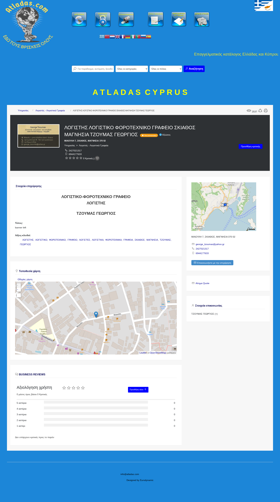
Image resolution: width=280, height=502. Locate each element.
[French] (122, 36)
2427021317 (75, 150)
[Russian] (143, 36)
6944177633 (75, 154)
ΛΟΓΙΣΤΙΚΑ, (98, 240)
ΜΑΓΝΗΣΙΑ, (152, 240)
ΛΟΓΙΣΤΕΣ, (85, 240)
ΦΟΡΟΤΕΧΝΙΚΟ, (58, 240)
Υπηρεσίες (23, 110)
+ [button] (17, 285)
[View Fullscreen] (19, 295)
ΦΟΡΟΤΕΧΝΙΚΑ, (114, 240)
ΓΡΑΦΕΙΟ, (73, 240)
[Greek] (102, 36)
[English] (117, 36)
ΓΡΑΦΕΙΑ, (128, 240)
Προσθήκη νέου (137, 389)
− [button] (17, 289)
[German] (127, 36)
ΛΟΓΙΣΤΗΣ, (28, 240)
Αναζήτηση (195, 68)
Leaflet (143, 352)
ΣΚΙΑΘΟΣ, (140, 240)
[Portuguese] (138, 36)
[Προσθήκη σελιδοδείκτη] (97, 158)
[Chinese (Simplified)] (107, 36)
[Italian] (133, 36)
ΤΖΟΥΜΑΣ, (166, 240)
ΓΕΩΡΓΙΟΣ (25, 244)
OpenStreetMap (158, 352)
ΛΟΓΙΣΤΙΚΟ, (42, 240)
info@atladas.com (130, 474)
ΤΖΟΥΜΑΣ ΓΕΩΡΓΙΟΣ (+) (204, 314)
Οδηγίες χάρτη (25, 279)
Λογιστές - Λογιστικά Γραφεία (50, 110)
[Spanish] (148, 36)
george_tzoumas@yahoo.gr (210, 244)
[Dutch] (112, 36)
